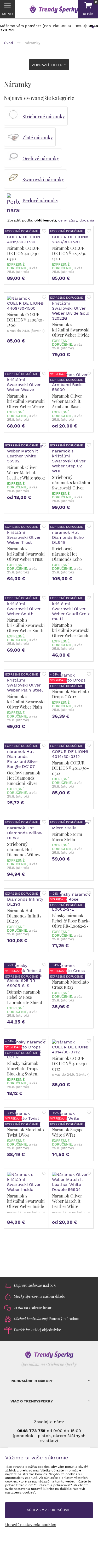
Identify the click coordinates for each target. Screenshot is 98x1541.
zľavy (73, 220)
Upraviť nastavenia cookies (30, 1524)
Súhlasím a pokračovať (49, 1510)
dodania (86, 220)
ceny (62, 220)
